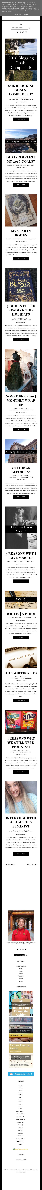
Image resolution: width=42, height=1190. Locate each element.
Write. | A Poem (21, 614)
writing (23, 676)
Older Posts (32, 864)
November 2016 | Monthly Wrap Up (21, 400)
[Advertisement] (21, 889)
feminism (24, 750)
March (19, 1136)
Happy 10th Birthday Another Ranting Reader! (21, 1057)
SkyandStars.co (21, 1172)
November (19, 1114)
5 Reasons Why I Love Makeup (21, 555)
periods (21, 973)
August (19, 1122)
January (19, 1141)
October (20, 1116)
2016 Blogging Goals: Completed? (21, 90)
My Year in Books (21, 233)
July (19, 1125)
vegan (21, 981)
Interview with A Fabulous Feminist (21, 822)
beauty (10, 561)
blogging (17, 98)
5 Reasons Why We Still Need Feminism (21, 742)
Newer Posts (10, 864)
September (19, 1119)
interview (25, 830)
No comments (21, 102)
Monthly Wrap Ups (21, 408)
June (19, 1127)
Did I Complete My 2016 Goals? (21, 159)
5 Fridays (17, 318)
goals (25, 98)
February (19, 1138)
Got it (26, 14)
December (19, 1111)
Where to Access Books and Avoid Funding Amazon (21, 1031)
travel (21, 978)
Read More (21, 119)
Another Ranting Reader (21, 1169)
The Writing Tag (21, 673)
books (8, 239)
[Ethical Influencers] (21, 1149)
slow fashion (21, 976)
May (19, 1130)
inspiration (23, 475)
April (19, 1133)
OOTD (21, 968)
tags (16, 676)
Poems (8, 617)
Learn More (18, 14)
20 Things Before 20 (21, 469)
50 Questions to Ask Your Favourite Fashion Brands (21, 1004)
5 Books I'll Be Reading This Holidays (21, 310)
